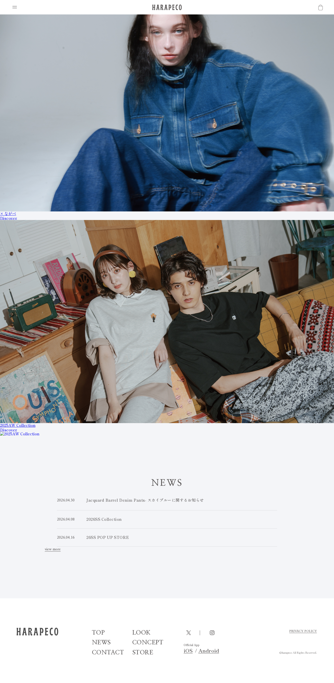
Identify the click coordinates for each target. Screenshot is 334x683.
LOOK (141, 633)
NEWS (101, 642)
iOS (188, 650)
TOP (98, 633)
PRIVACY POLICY (303, 631)
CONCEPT (148, 642)
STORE (142, 652)
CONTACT (108, 652)
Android (208, 650)
